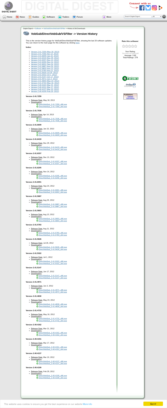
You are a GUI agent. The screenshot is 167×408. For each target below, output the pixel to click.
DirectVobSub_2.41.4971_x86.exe (53, 290)
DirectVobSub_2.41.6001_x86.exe (53, 190)
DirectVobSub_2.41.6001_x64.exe (53, 192)
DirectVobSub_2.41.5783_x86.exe (53, 233)
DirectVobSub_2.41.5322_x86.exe (53, 261)
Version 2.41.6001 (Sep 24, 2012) (45, 64)
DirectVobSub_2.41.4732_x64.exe (53, 321)
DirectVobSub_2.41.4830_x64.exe (53, 306)
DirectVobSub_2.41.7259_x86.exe (53, 104)
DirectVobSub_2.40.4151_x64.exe (53, 349)
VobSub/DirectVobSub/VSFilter (54, 28)
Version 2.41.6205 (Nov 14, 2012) (45, 62)
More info (87, 404)
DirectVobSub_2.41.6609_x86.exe (53, 133)
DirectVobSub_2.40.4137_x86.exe (53, 361)
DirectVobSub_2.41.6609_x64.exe (53, 135)
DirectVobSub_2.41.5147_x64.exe (53, 278)
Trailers (65, 17)
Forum (79, 17)
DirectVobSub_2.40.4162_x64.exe (53, 335)
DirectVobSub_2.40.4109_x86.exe (53, 376)
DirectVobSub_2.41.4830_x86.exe (53, 304)
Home (9, 17)
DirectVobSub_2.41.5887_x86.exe (53, 204)
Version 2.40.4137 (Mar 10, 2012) (45, 89)
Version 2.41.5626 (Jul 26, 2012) (44, 73)
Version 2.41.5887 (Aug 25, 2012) (45, 66)
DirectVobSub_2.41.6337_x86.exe (53, 161)
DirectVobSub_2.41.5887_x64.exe (53, 206)
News (22, 17)
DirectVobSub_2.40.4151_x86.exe (53, 347)
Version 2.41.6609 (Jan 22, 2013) (45, 56)
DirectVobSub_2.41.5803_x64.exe (53, 221)
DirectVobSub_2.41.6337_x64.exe (53, 164)
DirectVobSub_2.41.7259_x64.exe (53, 107)
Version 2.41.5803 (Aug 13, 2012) (45, 68)
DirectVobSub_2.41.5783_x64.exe (53, 235)
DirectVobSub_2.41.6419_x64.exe (53, 149)
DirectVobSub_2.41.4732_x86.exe (53, 318)
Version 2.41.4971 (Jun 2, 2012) (44, 79)
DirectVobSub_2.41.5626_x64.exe (53, 249)
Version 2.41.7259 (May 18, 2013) (45, 52)
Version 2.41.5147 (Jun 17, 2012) (45, 77)
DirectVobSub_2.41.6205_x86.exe (53, 176)
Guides (35, 17)
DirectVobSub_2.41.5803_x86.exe (53, 219)
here (77, 43)
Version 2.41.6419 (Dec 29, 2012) (45, 58)
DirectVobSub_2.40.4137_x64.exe (53, 363)
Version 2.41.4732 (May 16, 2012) (45, 83)
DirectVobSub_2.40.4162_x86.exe (53, 333)
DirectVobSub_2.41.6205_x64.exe (53, 178)
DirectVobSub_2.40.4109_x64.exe (53, 378)
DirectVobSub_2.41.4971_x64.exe (53, 292)
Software (50, 17)
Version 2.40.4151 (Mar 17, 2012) (45, 87)
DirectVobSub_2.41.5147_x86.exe (53, 276)
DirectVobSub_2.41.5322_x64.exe (53, 263)
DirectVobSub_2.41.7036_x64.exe (53, 121)
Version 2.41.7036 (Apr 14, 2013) (45, 54)
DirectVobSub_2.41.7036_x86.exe (53, 119)
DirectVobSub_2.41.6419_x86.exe (53, 147)
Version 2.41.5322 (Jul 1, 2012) (44, 75)
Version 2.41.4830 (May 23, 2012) (45, 81)
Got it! (153, 403)
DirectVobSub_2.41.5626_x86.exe (53, 247)
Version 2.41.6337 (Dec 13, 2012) (45, 60)
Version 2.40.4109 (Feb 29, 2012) (45, 91)
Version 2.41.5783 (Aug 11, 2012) (45, 70)
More (108, 17)
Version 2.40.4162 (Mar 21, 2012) (45, 85)
